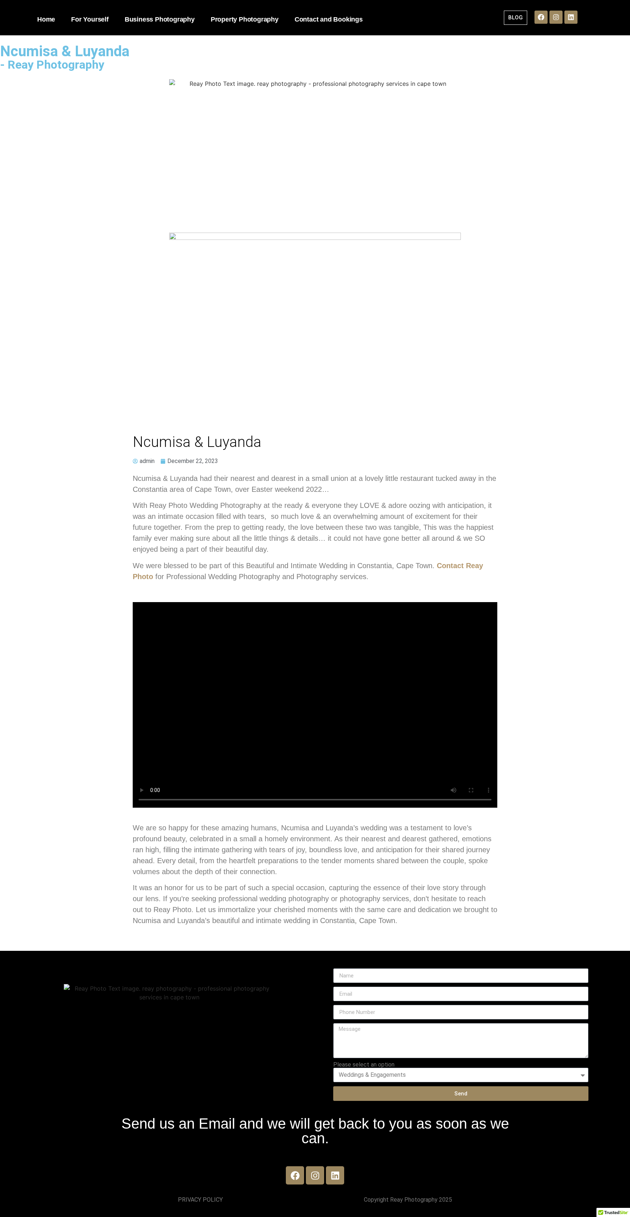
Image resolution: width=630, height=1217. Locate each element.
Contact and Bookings (329, 19)
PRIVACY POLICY (200, 1199)
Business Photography (160, 19)
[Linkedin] (571, 17)
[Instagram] (556, 17)
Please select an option (363, 1065)
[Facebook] (541, 17)
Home (46, 19)
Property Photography (245, 19)
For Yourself (90, 19)
